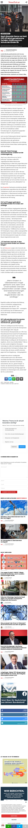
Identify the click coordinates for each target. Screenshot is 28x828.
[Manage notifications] (3, 825)
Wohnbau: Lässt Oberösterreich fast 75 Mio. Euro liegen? (13, 517)
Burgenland (6, 187)
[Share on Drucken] (17, 379)
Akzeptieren (14, 816)
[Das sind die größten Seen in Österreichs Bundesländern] (15, 783)
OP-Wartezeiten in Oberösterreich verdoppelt (11, 541)
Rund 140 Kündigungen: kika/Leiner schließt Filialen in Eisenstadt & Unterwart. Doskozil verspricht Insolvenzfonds (14, 647)
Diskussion (8, 248)
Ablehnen (14, 819)
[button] (26, 802)
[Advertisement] (14, 401)
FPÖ (3, 382)
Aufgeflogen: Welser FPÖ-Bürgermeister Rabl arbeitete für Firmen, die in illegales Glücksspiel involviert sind (13, 673)
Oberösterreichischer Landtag (10, 383)
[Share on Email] (21, 379)
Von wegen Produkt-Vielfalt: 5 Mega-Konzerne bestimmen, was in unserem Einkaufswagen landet (12, 574)
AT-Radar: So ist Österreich (10, 757)
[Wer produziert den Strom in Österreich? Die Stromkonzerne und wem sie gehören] (14, 612)
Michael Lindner (9, 382)
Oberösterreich (21, 498)
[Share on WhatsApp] (13, 379)
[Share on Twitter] (10, 379)
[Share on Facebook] (6, 379)
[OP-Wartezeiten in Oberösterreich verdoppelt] (14, 531)
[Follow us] (26, 2)
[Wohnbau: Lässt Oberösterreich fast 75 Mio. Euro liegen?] (14, 507)
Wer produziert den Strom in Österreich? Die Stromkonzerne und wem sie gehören (13, 623)
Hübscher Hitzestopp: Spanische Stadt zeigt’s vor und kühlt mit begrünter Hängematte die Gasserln (13, 598)
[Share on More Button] (25, 826)
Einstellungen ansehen (14, 823)
